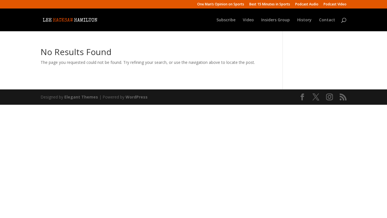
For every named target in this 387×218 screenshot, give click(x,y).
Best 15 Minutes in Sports (269, 5)
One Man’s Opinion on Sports (220, 5)
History (304, 20)
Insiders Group (275, 20)
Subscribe (225, 20)
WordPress (137, 97)
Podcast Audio (306, 5)
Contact (327, 20)
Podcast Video (335, 5)
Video (248, 20)
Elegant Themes (81, 97)
